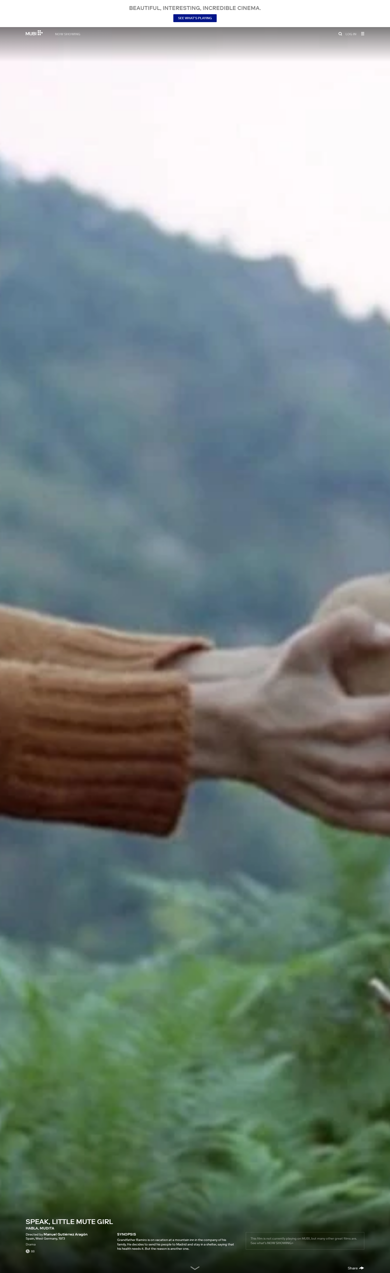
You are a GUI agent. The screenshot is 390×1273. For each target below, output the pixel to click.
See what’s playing (195, 18)
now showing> (280, 1243)
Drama (31, 1244)
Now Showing (67, 34)
